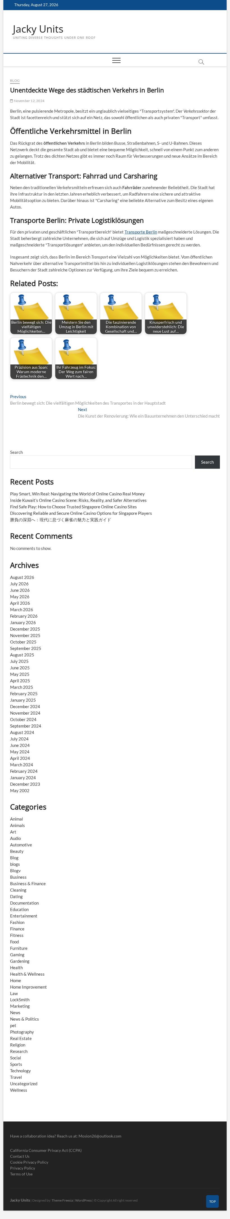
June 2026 (20, 590)
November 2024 (25, 712)
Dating (16, 896)
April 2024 (20, 758)
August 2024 (22, 732)
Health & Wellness (27, 973)
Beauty (17, 851)
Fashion (17, 922)
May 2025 (19, 674)
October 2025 (23, 641)
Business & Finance (28, 883)
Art (13, 831)
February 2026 (24, 615)
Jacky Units (38, 29)
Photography (22, 1031)
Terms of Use (21, 1174)
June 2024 (20, 745)
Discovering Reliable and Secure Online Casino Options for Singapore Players (81, 513)
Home (15, 980)
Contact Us (19, 1156)
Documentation (24, 902)
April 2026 (20, 603)
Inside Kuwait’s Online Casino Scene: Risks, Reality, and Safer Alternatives (78, 500)
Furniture (18, 948)
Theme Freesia (62, 1200)
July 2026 (19, 583)
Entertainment (23, 915)
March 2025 (21, 687)
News (15, 1012)
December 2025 (25, 628)
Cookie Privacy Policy (29, 1162)
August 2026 (22, 577)
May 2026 (19, 596)
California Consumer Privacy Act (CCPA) (46, 1150)
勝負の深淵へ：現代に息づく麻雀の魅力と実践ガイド (60, 519)
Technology (20, 1070)
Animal (16, 818)
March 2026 (21, 609)
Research (18, 1051)
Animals (17, 825)
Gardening (19, 961)
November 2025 (25, 635)
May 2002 (19, 790)
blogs (15, 864)
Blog (15, 80)
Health (16, 967)
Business (18, 877)
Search (16, 452)
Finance (17, 928)
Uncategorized (23, 1083)
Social (15, 1057)
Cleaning (18, 889)
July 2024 (19, 738)
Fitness (17, 935)
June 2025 (20, 667)
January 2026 (23, 622)
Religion (17, 1044)
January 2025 (23, 700)
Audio (15, 838)
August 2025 (22, 654)
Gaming (17, 954)
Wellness (18, 1090)
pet (13, 1025)
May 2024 (19, 751)
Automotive (21, 844)
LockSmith (19, 999)
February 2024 (24, 771)
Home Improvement (28, 986)
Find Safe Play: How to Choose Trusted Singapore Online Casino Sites (73, 506)
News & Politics (24, 1018)
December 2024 (25, 706)
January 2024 (23, 777)
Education (19, 909)
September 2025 (25, 648)
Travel (16, 1077)
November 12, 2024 (28, 101)
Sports (16, 1064)
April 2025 (20, 680)
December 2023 (25, 784)
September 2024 (25, 725)
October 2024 (23, 719)
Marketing (20, 1006)
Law (14, 993)
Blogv (15, 870)
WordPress (83, 1200)
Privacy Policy (22, 1168)
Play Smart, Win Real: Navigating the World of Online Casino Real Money (77, 493)
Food (14, 941)
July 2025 (19, 661)
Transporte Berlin (141, 231)
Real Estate (21, 1038)
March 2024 (21, 764)
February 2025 (24, 693)
